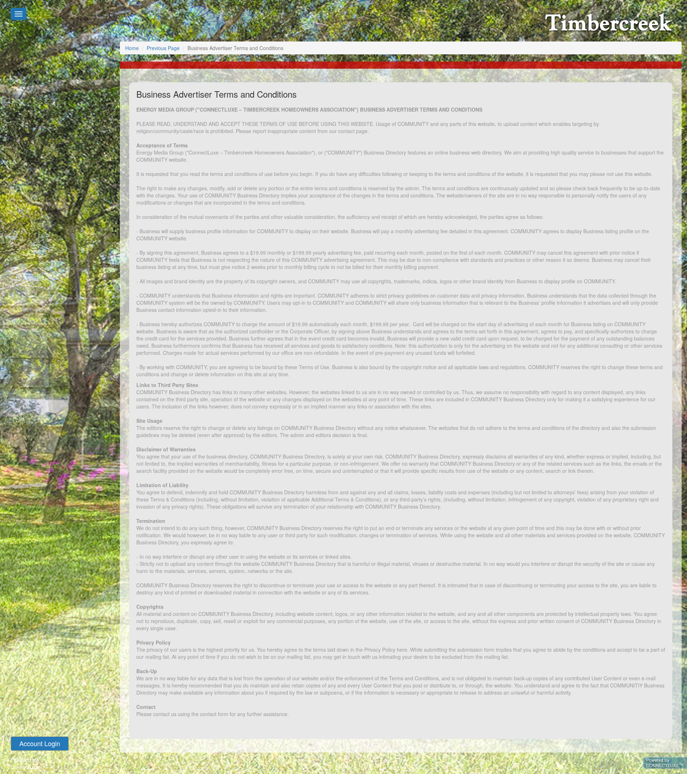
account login (39, 743)
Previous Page (163, 48)
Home (132, 48)
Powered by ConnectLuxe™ (28, 763)
